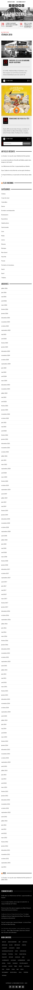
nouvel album (24, 963)
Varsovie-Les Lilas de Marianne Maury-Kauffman (19, 61)
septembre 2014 (5, 712)
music (9, 963)
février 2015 (4, 691)
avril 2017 (4, 594)
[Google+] (13, 5)
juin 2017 (3, 586)
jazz (23, 957)
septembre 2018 (5, 531)
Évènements (4, 214)
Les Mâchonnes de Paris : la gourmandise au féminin (15, 166)
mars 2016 (4, 636)
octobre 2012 (5, 808)
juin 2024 (3, 368)
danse (18, 948)
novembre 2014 (5, 703)
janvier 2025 (4, 347)
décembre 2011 (5, 850)
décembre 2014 (5, 699)
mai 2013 (3, 779)
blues (10, 945)
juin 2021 (3, 460)
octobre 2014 (5, 707)
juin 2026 (3, 292)
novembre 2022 (5, 414)
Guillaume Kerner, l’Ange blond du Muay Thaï (13, 914)
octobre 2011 (5, 858)
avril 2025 (4, 338)
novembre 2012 (5, 804)
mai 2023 (3, 397)
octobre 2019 (5, 485)
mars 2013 (4, 787)
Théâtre (3, 277)
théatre (26, 972)
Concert (4, 948)
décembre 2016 (5, 611)
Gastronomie (5, 227)
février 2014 (4, 741)
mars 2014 (4, 737)
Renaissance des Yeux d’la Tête (19, 118)
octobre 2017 (5, 573)
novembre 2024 (5, 355)
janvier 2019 (4, 514)
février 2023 (4, 405)
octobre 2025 (5, 326)
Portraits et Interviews (7, 265)
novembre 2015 (5, 653)
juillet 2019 (4, 498)
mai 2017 (3, 590)
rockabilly (5, 972)
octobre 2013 (5, 758)
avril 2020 (4, 473)
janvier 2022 (4, 439)
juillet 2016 (4, 623)
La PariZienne (9, 80)
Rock (22, 969)
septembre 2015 (5, 661)
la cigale (13, 960)
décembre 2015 (5, 649)
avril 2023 (4, 401)
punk (13, 969)
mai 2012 (3, 829)
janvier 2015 (4, 695)
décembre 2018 (5, 519)
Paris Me (3, 256)
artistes (25, 942)
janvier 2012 (4, 846)
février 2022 (4, 435)
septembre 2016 (5, 619)
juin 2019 (3, 502)
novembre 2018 (5, 523)
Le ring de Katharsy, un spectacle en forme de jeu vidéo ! (12, 24)
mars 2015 (4, 686)
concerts (11, 948)
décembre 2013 (5, 749)
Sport (2, 273)
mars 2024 (4, 380)
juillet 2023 (4, 393)
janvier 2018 (4, 565)
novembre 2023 (5, 389)
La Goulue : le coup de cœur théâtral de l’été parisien (15, 156)
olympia (4, 966)
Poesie (3, 261)
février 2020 (4, 481)
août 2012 (4, 816)
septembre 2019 (5, 489)
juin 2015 (3, 674)
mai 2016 (3, 632)
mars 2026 (4, 305)
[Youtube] (23, 5)
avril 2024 (4, 376)
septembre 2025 (5, 330)
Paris (15, 966)
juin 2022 (3, 422)
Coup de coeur (5, 198)
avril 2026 (4, 301)
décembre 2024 (5, 351)
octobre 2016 (5, 615)
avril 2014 (4, 733)
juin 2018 (3, 544)
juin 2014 (3, 724)
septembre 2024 (5, 363)
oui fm (10, 966)
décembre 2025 (5, 317)
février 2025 (4, 343)
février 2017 (4, 602)
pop (3, 969)
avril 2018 (4, 552)
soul (20, 972)
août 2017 (4, 582)
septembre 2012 (5, 812)
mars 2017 (4, 598)
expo (16, 951)
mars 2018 (4, 556)
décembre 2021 (5, 443)
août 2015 (4, 665)
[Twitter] (19, 5)
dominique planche (7, 951)
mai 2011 (3, 867)
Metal (3, 963)
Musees (3, 244)
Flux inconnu (8, 182)
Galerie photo (5, 223)
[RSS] (16, 5)
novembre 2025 (5, 322)
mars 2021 (4, 464)
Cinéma (3, 193)
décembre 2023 (5, 384)
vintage (4, 975)
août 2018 (4, 535)
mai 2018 (3, 548)
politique (26, 966)
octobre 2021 (5, 452)
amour (4, 942)
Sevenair (3, 902)
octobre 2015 (5, 657)
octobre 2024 (5, 359)
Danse (3, 206)
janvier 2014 (4, 745)
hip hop (11, 957)
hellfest (4, 957)
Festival (10, 954)
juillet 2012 (4, 821)
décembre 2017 (5, 569)
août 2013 (4, 766)
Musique (3, 248)
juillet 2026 (4, 288)
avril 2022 (4, 431)
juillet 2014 (4, 720)
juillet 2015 (4, 670)
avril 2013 (4, 783)
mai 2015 (3, 678)
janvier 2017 (4, 607)
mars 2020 (4, 477)
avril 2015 (4, 682)
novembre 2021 (5, 447)
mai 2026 (3, 296)
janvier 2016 (4, 644)
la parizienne (21, 960)
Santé (3, 269)
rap (18, 969)
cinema (24, 945)
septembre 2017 (5, 577)
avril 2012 (4, 833)
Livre (2, 231)
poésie (8, 969)
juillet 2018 (4, 540)
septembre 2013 (5, 762)
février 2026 (4, 309)
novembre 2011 (5, 854)
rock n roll (13, 972)
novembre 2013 (5, 753)
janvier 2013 (4, 795)
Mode (2, 235)
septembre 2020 (5, 468)
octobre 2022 (5, 418)
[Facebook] (10, 5)
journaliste (5, 960)
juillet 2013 (4, 770)
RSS (4, 873)
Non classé (4, 252)
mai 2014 (3, 728)
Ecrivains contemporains (8, 210)
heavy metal (22, 954)
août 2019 (4, 494)
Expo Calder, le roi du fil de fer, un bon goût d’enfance (15, 170)
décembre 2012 (5, 800)
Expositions (4, 219)
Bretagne (17, 945)
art (20, 942)
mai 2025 (3, 334)
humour (17, 957)
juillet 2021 (4, 456)
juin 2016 (3, 628)
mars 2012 (4, 837)
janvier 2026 (4, 313)
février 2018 (4, 561)
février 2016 (4, 640)
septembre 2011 (5, 862)
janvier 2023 (4, 410)
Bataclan (4, 945)
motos (3, 240)
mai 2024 (3, 372)
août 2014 (4, 716)
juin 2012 (3, 825)
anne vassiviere (12, 942)
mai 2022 (3, 426)
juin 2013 (3, 774)
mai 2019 (3, 506)
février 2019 (4, 510)
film (16, 954)
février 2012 (4, 841)
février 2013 (4, 791)
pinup (20, 966)
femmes (4, 954)
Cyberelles (4, 202)
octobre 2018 (5, 527)
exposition (23, 951)
